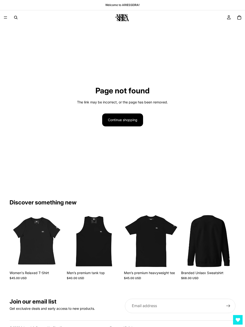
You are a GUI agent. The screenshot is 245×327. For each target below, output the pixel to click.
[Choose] (56, 261)
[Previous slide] (15, 241)
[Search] (16, 17)
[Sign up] (228, 306)
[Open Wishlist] (238, 320)
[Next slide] (58, 241)
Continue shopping (122, 120)
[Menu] (5, 17)
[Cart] (239, 17)
